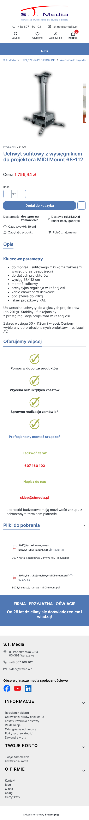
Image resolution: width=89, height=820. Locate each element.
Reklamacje (12, 725)
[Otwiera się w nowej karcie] (17, 688)
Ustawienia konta (16, 761)
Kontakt (10, 780)
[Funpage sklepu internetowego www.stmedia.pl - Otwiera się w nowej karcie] (7, 688)
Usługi (9, 793)
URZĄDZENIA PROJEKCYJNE (38, 60)
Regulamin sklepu (17, 712)
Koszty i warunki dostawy (22, 721)
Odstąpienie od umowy (20, 729)
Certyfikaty (12, 797)
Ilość (6, 187)
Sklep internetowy (40, 814)
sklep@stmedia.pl (65, 26)
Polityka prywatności (19, 733)
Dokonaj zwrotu (15, 737)
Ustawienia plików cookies (23, 716)
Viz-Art (21, 146)
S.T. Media (9, 60)
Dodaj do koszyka (39, 205)
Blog (8, 784)
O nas (9, 788)
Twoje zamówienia (17, 757)
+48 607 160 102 (29, 26)
